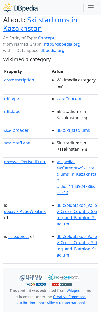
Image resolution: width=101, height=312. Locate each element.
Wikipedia (75, 290)
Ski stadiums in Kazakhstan (40, 24)
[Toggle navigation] (90, 8)
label (12, 111)
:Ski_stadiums (73, 130)
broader (16, 130)
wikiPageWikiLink (25, 211)
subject (18, 236)
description (19, 80)
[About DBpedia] (20, 7)
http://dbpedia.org (62, 44)
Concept (46, 38)
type (11, 99)
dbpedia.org (52, 50)
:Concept (69, 99)
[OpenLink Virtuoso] (31, 277)
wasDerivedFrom (25, 162)
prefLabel (17, 143)
